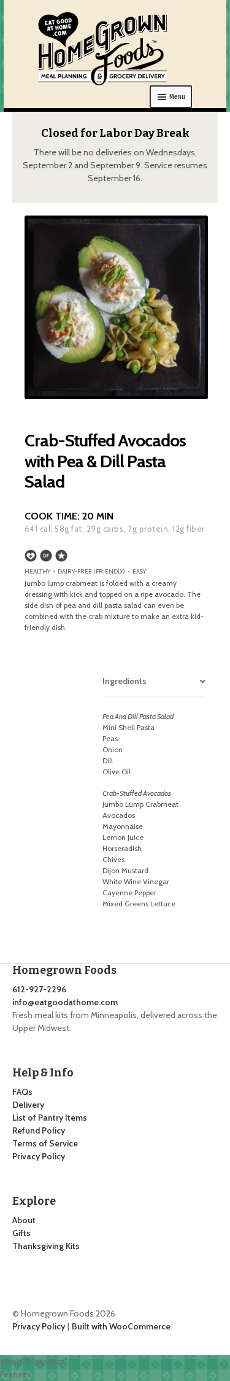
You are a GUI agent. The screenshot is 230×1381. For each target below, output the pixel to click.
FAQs (22, 1091)
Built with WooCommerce (121, 1326)
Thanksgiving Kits (46, 1245)
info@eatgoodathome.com (65, 1002)
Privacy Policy (38, 1156)
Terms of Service (45, 1143)
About (24, 1220)
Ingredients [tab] (124, 681)
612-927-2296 (39, 989)
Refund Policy (38, 1130)
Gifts (21, 1233)
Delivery (28, 1104)
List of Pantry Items (49, 1117)
